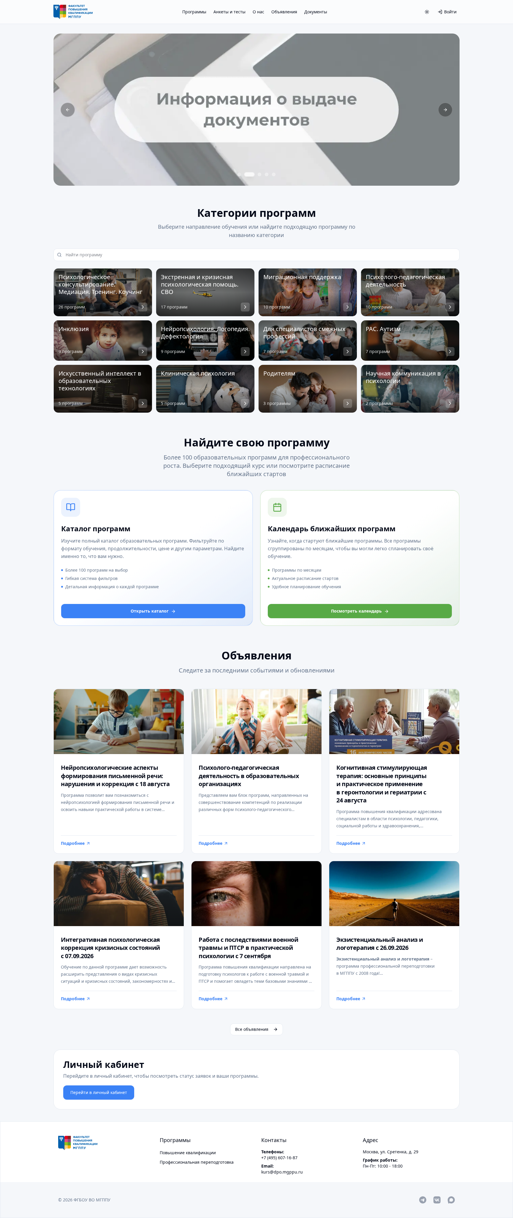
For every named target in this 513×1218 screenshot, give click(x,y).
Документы (315, 12)
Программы (194, 12)
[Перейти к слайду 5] (274, 174)
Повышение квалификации (188, 1152)
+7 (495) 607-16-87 (279, 1157)
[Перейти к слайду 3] (259, 174)
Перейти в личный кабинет (98, 1092)
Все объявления (251, 1029)
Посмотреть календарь (356, 611)
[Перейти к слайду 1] (239, 174)
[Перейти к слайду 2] (249, 174)
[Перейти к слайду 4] (266, 174)
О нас (258, 12)
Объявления (284, 12)
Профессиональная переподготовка (197, 1162)
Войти (450, 12)
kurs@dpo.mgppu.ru (282, 1172)
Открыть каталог (150, 611)
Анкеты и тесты (229, 12)
